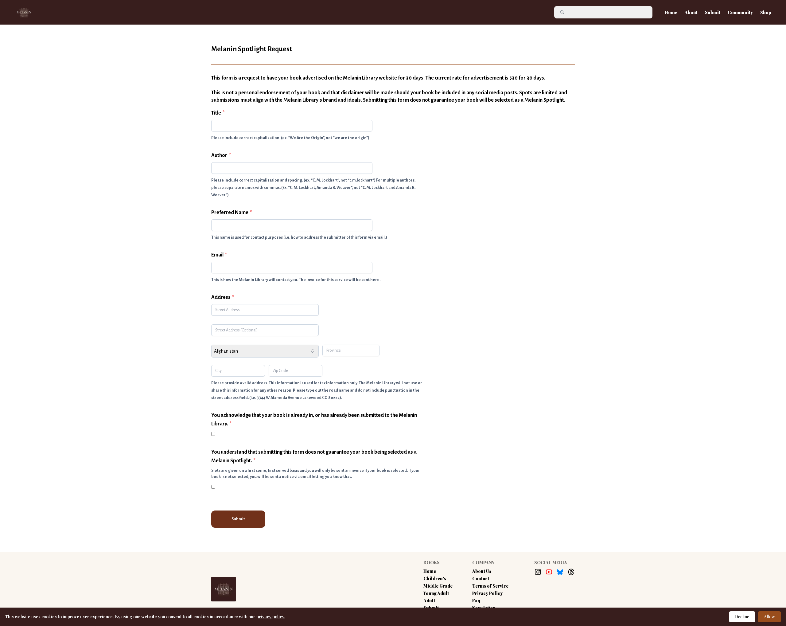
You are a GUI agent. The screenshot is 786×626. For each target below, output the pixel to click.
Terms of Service (490, 586)
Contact (480, 578)
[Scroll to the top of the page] (741, 595)
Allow (769, 617)
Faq (476, 601)
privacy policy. (270, 617)
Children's (434, 578)
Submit (712, 12)
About (691, 12)
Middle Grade (438, 586)
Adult (429, 601)
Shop (765, 12)
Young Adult (436, 593)
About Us (481, 571)
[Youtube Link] (549, 572)
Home (671, 12)
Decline (742, 617)
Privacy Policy (487, 593)
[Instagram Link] (538, 572)
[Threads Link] (571, 572)
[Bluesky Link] (560, 572)
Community (740, 12)
